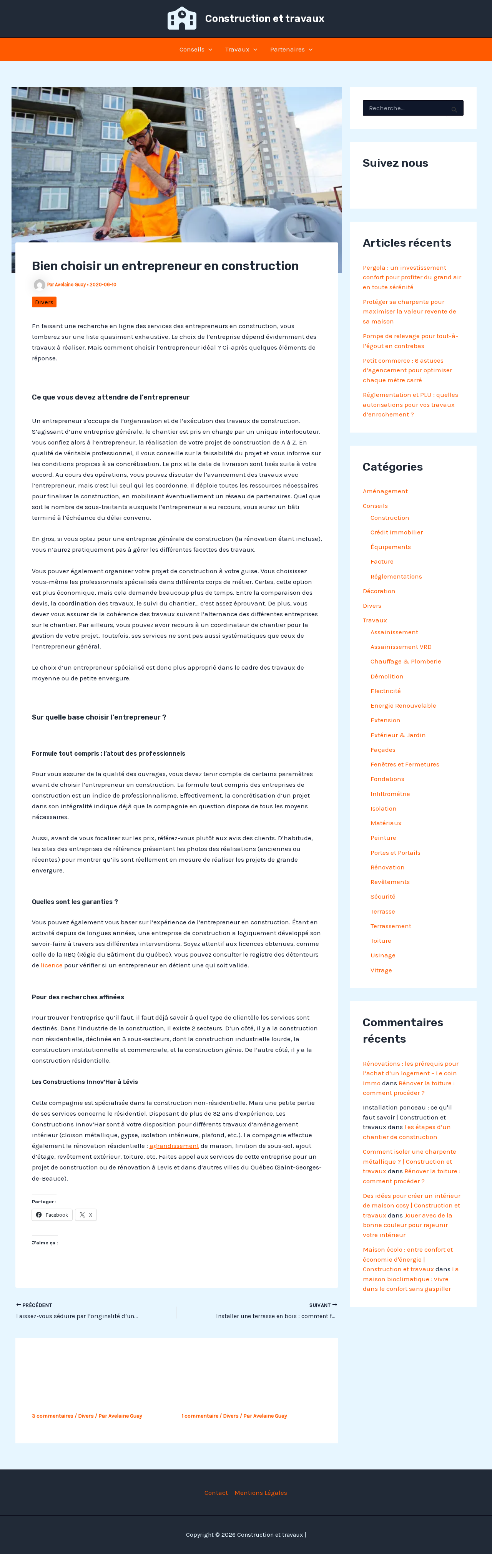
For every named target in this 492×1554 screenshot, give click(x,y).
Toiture (381, 940)
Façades (383, 749)
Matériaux (386, 823)
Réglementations (396, 576)
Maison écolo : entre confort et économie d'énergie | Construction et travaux (408, 1259)
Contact (216, 1492)
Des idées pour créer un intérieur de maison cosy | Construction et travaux (411, 1205)
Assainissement (394, 632)
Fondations (387, 779)
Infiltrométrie (390, 794)
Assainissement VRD (401, 646)
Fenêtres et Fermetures (405, 764)
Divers (44, 302)
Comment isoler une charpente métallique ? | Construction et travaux (409, 1161)
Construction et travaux (264, 19)
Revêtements (390, 882)
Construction (390, 517)
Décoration (379, 591)
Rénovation (388, 867)
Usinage (383, 955)
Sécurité (383, 896)
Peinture (383, 837)
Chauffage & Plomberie (406, 661)
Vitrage (381, 970)
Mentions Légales (260, 1492)
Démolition (387, 676)
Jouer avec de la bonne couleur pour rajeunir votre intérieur (407, 1225)
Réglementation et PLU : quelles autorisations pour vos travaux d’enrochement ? (410, 404)
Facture (382, 561)
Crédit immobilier (397, 532)
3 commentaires (52, 1416)
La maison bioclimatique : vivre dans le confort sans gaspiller (411, 1278)
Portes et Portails (396, 852)
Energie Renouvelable (403, 705)
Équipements (391, 547)
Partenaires (287, 49)
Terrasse (383, 911)
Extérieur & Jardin (398, 735)
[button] (208, 49)
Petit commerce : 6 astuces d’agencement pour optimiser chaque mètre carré (407, 370)
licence (52, 965)
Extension (386, 720)
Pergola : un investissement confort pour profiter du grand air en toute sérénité (412, 277)
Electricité (386, 691)
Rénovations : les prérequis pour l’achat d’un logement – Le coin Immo (411, 1073)
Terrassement (391, 926)
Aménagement (385, 491)
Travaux (237, 49)
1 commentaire (200, 1416)
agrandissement (174, 1145)
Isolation (384, 808)
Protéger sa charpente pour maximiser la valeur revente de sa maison (409, 311)
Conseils (192, 49)
